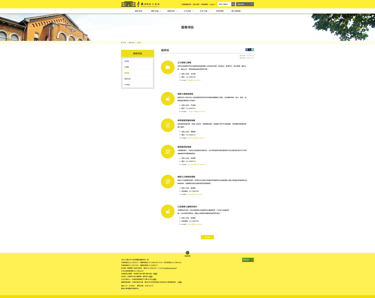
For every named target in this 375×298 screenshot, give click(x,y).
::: (1, 1)
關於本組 (155, 11)
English (212, 4)
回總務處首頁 (186, 4)
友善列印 (252, 49)
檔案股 (127, 73)
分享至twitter (249, 49)
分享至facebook (246, 49)
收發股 (126, 61)
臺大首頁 (196, 4)
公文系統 (187, 11)
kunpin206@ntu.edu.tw (197, 111)
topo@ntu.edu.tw (169, 268)
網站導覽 (205, 4)
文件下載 (203, 11)
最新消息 (138, 11)
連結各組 (241, 4)
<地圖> (155, 273)
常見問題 (219, 11)
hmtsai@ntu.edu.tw (195, 194)
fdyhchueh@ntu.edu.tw (196, 138)
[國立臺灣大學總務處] (140, 4)
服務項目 (171, 11)
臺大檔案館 (236, 11)
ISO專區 (127, 84)
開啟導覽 (187, 255)
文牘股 (126, 67)
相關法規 (127, 79)
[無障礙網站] (248, 260)
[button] (233, 4)
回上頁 (207, 237)
